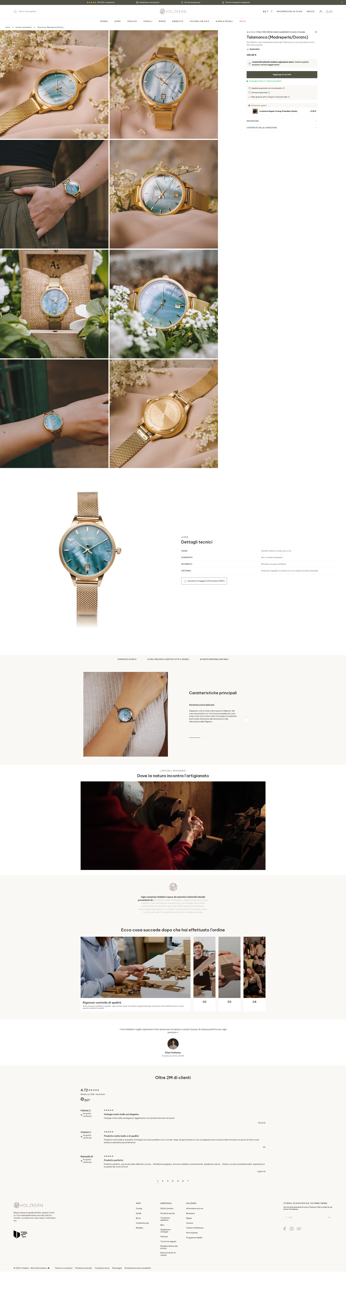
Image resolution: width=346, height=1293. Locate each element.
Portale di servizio (167, 1242)
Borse (138, 1247)
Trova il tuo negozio (168, 1270)
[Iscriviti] (328, 1246)
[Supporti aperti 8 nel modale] (115, 365)
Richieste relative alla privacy (169, 1276)
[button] (329, 11)
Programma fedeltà (194, 1266)
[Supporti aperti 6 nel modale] (115, 255)
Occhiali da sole (142, 1252)
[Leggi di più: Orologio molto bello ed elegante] (173, 1145)
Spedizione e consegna (165, 1259)
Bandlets (139, 1257)
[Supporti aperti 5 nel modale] (5, 255)
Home (7, 27)
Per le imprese (192, 1261)
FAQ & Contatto (166, 1237)
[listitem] (282, 111)
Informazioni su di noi (194, 1237)
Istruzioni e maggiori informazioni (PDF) (206, 581)
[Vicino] (342, 2)
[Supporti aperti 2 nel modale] (115, 36)
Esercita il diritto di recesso (168, 1282)
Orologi (139, 1237)
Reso (162, 1254)
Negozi (311, 11)
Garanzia (164, 1265)
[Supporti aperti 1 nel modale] (5, 36)
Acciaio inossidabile (23, 27)
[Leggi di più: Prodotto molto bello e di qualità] (173, 1168)
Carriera (189, 1252)
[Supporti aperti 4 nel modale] (115, 145)
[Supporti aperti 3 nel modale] (5, 145)
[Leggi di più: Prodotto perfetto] (173, 1192)
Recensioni (190, 1242)
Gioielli (138, 1242)
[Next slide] (245, 720)
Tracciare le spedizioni (165, 1248)
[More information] (284, 88)
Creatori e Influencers (195, 1257)
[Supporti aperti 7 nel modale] (5, 365)
